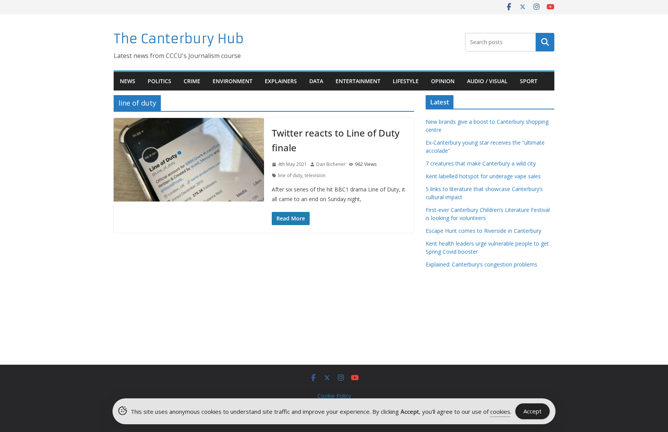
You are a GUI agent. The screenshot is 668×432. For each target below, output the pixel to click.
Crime (192, 81)
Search (545, 42)
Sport (528, 81)
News (127, 81)
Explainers (281, 81)
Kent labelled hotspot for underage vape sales (483, 176)
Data (316, 81)
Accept (532, 411)
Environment (232, 81)
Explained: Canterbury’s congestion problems (481, 264)
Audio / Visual (487, 81)
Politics (159, 81)
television (315, 175)
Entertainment (358, 81)
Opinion (443, 81)
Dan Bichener (331, 164)
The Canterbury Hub (179, 39)
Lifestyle (406, 81)
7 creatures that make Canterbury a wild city (481, 163)
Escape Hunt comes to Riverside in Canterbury (483, 230)
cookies (500, 411)
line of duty (290, 175)
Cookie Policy (334, 396)
